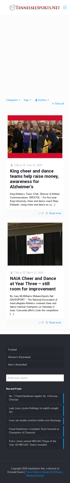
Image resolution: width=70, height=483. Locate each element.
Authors (42, 100)
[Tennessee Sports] (35, 7)
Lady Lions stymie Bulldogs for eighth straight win (33, 410)
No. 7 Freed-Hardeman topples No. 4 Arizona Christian (33, 398)
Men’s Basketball (17, 364)
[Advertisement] (35, 57)
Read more (55, 213)
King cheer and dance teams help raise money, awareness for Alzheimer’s (34, 178)
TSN (16, 165)
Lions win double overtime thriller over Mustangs (35, 420)
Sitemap (39, 475)
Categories (12, 100)
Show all (59, 103)
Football (12, 349)
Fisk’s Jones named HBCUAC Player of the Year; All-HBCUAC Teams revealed (32, 443)
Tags (26, 100)
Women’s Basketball (19, 357)
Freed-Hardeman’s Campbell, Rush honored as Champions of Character (34, 431)
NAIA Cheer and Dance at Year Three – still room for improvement (33, 284)
